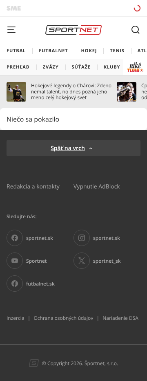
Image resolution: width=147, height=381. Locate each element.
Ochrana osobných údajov (63, 318)
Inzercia (15, 318)
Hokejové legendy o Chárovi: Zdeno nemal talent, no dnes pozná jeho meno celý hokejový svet (71, 91)
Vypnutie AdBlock (97, 186)
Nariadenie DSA (120, 318)
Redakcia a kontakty (33, 186)
